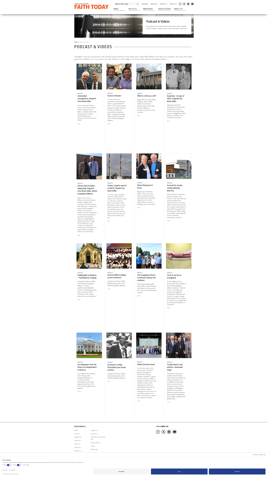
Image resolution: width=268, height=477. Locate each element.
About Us (178, 9)
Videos (93, 446)
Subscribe (145, 4)
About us (77, 444)
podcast (101, 59)
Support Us (163, 4)
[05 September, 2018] (179, 166)
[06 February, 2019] (149, 256)
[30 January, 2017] (119, 345)
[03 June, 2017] (89, 166)
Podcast (80, 93)
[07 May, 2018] (149, 76)
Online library (95, 443)
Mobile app (94, 449)
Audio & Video (164, 9)
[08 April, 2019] (179, 256)
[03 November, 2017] (179, 77)
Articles (133, 9)
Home (115, 9)
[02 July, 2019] (179, 345)
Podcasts (77, 440)
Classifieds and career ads (98, 438)
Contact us (94, 434)
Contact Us (173, 4)
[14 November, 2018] (89, 256)
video (110, 59)
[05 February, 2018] (89, 77)
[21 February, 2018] (119, 76)
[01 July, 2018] (119, 256)
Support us (94, 430)
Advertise (154, 4)
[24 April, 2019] (149, 345)
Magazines (148, 9)
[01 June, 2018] (89, 345)
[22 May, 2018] (149, 166)
